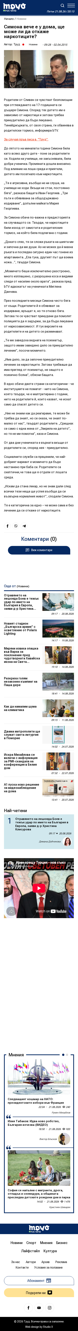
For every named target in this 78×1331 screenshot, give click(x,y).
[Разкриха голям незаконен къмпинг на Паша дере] (58, 682)
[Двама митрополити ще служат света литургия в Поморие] (58, 735)
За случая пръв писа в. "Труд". (26, 139)
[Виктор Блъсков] (64, 1139)
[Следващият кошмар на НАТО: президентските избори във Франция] (39, 1077)
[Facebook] (28, 1307)
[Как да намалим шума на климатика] (58, 708)
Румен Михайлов (61, 1112)
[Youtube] (39, 1307)
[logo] (14, 7)
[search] (62, 5)
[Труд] (39, 1229)
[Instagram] (49, 1307)
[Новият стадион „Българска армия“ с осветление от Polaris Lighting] (58, 629)
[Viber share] (15, 526)
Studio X (48, 1326)
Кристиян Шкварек (59, 1207)
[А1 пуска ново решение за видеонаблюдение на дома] (58, 788)
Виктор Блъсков (48, 1139)
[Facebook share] (7, 526)
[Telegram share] (24, 526)
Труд (16, 44)
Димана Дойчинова (50, 841)
